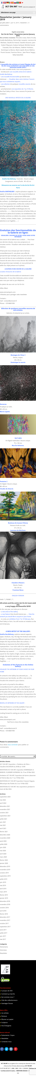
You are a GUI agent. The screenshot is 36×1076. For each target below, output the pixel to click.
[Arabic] (17, 2)
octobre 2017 (4, 923)
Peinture (4, 1016)
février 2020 (4, 860)
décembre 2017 (5, 917)
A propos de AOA (6, 991)
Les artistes (5, 1013)
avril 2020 (3, 854)
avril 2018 (3, 911)
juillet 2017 (3, 933)
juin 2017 (3, 936)
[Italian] (10, 2)
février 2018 (4, 914)
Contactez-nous (6, 1042)
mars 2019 (3, 892)
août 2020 (3, 841)
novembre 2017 (5, 920)
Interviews (3, 950)
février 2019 (4, 895)
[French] (2, 2)
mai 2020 (3, 851)
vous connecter (13, 745)
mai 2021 (3, 825)
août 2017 (3, 930)
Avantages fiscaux (7, 1003)
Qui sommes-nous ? (7, 997)
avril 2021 (3, 828)
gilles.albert (6, 23)
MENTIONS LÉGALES (21, 1070)
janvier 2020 (4, 863)
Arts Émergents (6, 1026)
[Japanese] (22, 2)
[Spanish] (12, 2)
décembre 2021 (5, 806)
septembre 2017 (5, 927)
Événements (4, 947)
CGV (16, 1068)
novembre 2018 (5, 904)
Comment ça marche (8, 994)
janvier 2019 (4, 898)
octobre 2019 (4, 873)
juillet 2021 (3, 819)
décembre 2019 (5, 866)
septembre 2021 (5, 816)
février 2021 (4, 832)
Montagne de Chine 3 (18, 355)
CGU (13, 1068)
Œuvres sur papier (7, 1019)
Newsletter (23, 23)
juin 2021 (3, 822)
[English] (5, 2)
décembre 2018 (5, 901)
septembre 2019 (5, 876)
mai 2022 (3, 800)
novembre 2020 (5, 838)
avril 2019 (3, 889)
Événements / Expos (7, 1035)
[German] (7, 2)
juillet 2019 (3, 879)
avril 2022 (3, 803)
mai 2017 (3, 939)
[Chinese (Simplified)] (20, 2)
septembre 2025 (5, 797)
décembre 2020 (5, 835)
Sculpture (4, 1022)
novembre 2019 (5, 870)
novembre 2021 (5, 809)
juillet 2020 (3, 844)
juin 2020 (3, 847)
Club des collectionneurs (9, 1000)
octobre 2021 (4, 813)
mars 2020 (3, 857)
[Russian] (15, 2)
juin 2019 (3, 882)
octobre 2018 (4, 908)
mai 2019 (3, 885)
